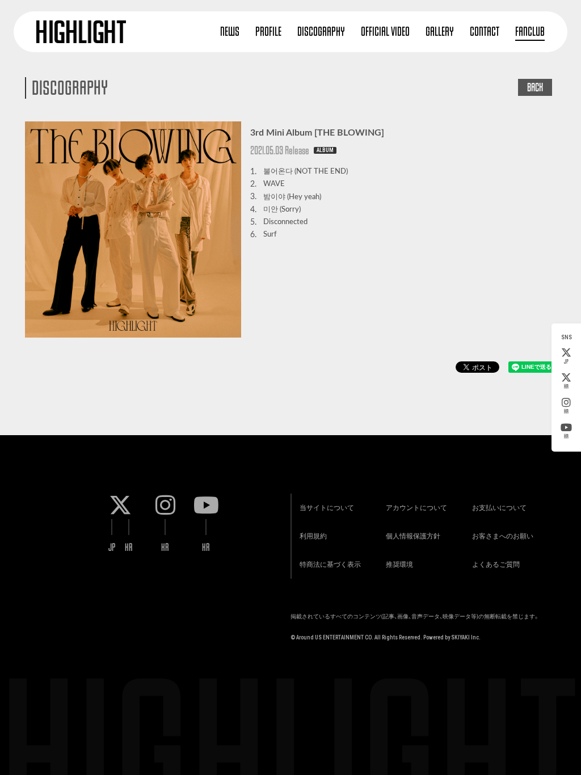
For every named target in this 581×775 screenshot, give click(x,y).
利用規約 (313, 536)
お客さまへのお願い (502, 536)
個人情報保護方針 (413, 536)
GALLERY (440, 31)
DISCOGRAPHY (321, 31)
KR (566, 386)
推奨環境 (399, 564)
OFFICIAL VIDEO (385, 31)
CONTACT (484, 31)
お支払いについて (499, 507)
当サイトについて (327, 507)
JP (566, 361)
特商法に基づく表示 (330, 564)
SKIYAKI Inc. (466, 637)
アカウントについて (416, 507)
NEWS (229, 31)
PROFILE (268, 31)
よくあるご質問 (496, 564)
